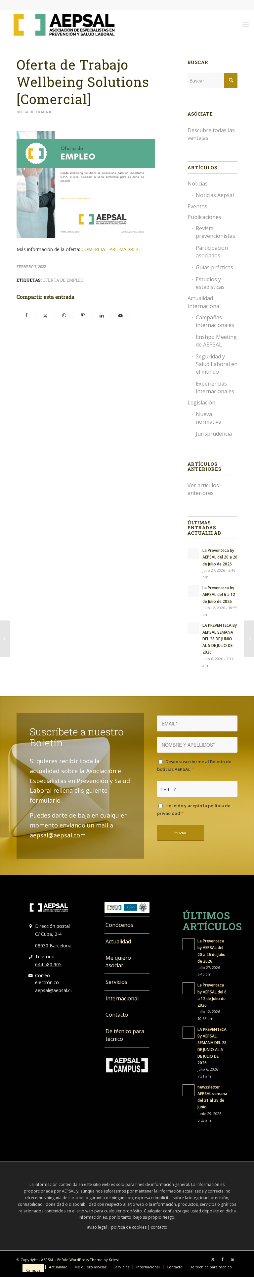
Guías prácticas (214, 267)
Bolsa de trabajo (34, 111)
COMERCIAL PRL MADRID (109, 249)
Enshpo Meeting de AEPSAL (216, 340)
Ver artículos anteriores (203, 489)
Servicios (116, 981)
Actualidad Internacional (204, 301)
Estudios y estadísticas (210, 283)
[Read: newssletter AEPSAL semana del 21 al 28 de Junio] (188, 1090)
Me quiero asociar (118, 961)
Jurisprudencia (214, 433)
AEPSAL (47, 1259)
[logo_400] (64, 24)
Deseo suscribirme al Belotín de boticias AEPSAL (194, 765)
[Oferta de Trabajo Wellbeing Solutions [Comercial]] (5, 638)
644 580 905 (48, 964)
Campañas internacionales (215, 321)
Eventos (197, 206)
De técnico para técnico (125, 1035)
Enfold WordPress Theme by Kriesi (88, 1259)
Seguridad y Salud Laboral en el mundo (216, 364)
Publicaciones (204, 217)
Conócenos (119, 925)
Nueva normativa (208, 417)
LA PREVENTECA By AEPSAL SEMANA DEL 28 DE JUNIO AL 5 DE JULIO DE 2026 (219, 638)
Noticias (198, 183)
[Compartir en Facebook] (26, 315)
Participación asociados (212, 251)
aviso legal (97, 1227)
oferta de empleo (63, 280)
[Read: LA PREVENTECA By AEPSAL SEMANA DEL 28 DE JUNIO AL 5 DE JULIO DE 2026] (193, 628)
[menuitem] (245, 24)
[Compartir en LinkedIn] (102, 315)
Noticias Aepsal (215, 195)
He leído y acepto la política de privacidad (194, 809)
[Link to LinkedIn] (232, 1259)
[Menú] (245, 24)
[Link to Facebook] (223, 1259)
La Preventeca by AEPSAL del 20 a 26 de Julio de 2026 (219, 557)
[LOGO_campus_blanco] (127, 1065)
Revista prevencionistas (215, 232)
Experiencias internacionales (215, 387)
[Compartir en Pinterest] (83, 315)
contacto (159, 1227)
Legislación (201, 402)
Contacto (117, 1014)
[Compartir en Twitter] (45, 315)
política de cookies (129, 1227)
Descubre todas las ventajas (211, 134)
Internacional (122, 998)
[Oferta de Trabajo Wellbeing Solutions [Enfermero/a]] (249, 638)
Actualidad (118, 941)
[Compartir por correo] (120, 315)
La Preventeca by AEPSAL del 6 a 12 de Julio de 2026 (218, 594)
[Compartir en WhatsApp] (64, 315)
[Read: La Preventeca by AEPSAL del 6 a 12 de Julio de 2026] (193, 591)
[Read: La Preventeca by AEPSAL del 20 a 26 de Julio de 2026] (193, 553)
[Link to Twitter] (213, 1259)
